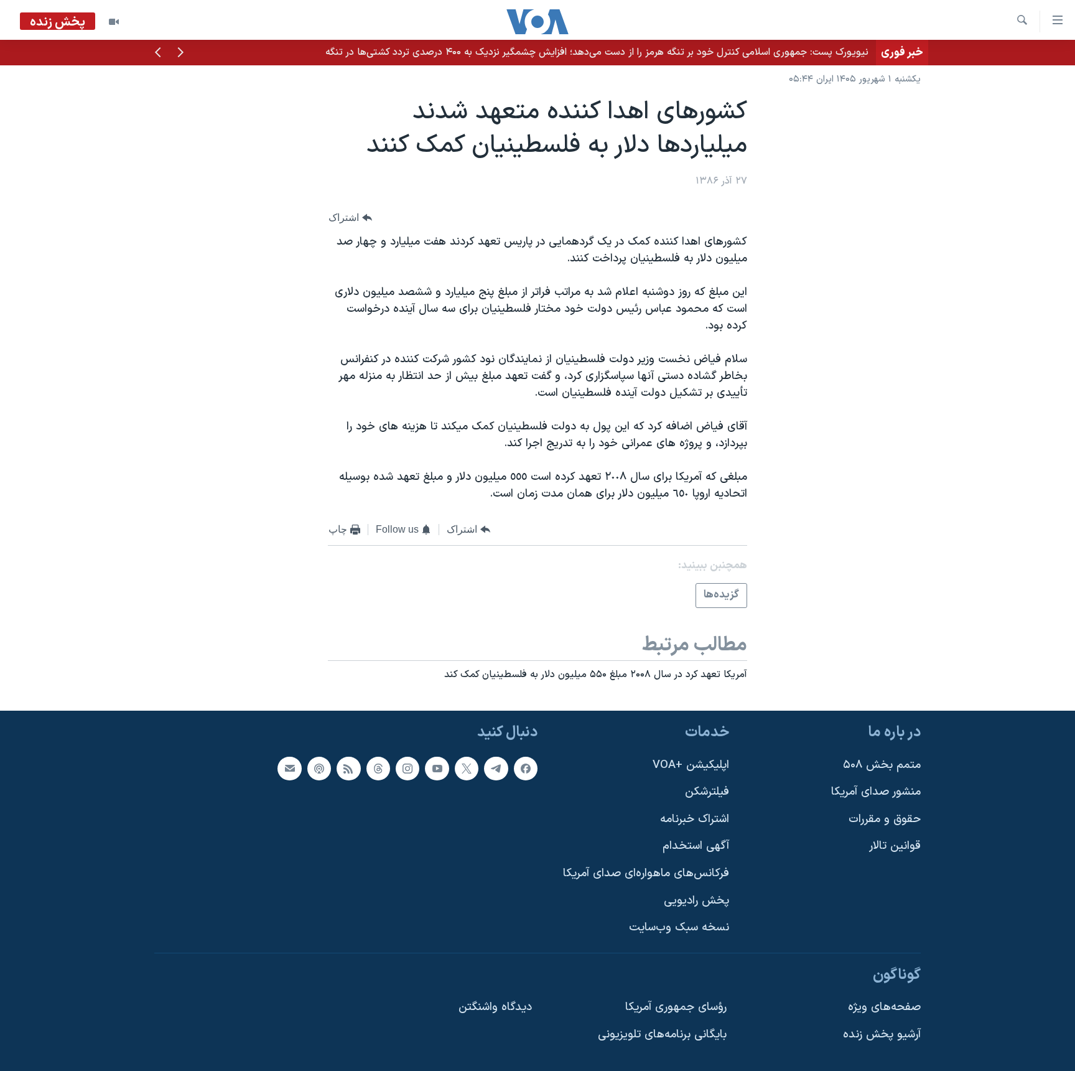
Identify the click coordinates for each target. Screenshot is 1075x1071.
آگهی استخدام (696, 846)
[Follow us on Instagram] (407, 768)
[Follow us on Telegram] (496, 768)
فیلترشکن (707, 791)
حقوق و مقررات (885, 819)
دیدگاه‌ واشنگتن (495, 1007)
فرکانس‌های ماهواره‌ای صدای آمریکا (646, 873)
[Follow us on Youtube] (437, 768)
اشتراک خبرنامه (694, 819)
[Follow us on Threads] (378, 768)
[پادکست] (319, 768)
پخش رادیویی (696, 900)
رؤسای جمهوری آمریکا (676, 1007)
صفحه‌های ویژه (884, 1007)
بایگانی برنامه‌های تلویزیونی (662, 1034)
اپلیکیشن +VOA (691, 765)
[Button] (350, 217)
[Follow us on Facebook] (526, 768)
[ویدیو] (114, 21)
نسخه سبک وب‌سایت (679, 928)
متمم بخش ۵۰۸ (882, 765)
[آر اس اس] (348, 768)
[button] (180, 53)
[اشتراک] (289, 768)
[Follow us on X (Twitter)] (466, 768)
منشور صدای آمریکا (876, 791)
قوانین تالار (895, 846)
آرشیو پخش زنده (882, 1034)
